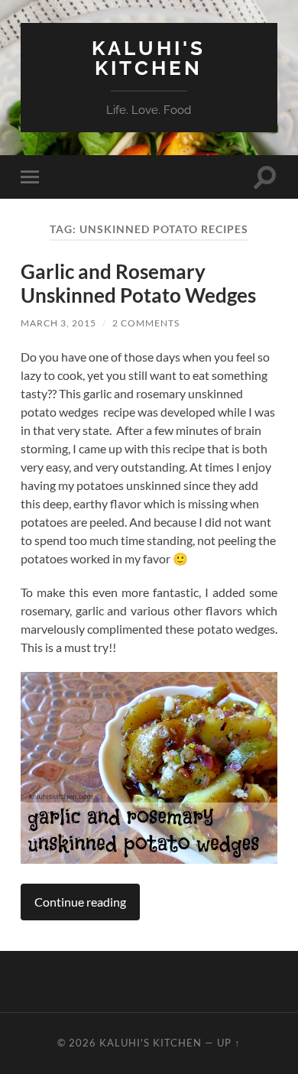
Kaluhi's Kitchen (149, 57)
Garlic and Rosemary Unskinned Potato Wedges (138, 283)
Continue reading (80, 901)
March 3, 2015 (58, 323)
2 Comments (146, 323)
